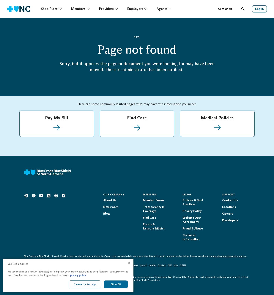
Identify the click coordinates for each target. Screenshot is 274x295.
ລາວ (176, 265)
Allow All (116, 284)
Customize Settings (85, 284)
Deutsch (162, 265)
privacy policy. (78, 275)
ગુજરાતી (143, 265)
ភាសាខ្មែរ (153, 265)
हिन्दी (170, 265)
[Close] (129, 263)
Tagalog (134, 265)
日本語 (182, 265)
